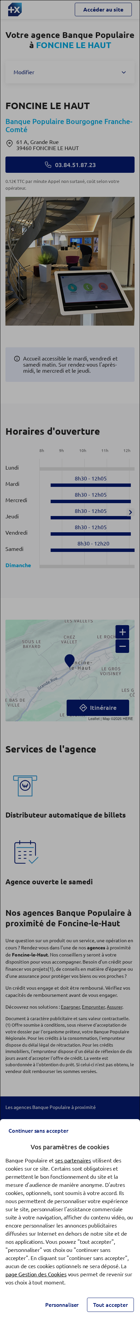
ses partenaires (73, 1160)
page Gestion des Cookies (36, 1274)
